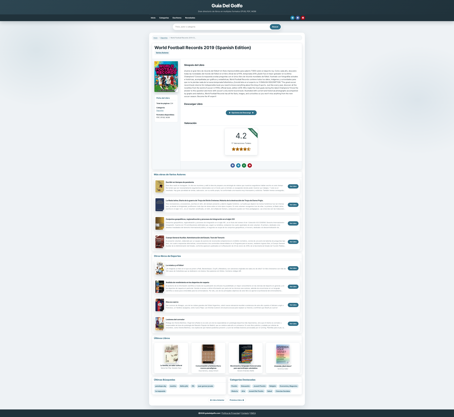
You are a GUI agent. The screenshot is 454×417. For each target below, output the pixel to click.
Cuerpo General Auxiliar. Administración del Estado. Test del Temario (195, 238)
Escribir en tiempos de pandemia (180, 182)
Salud (269, 391)
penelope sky (160, 386)
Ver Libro (293, 186)
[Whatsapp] (244, 165)
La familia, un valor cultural (171, 365)
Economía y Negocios (288, 386)
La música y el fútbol (174, 265)
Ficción (234, 386)
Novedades (190, 18)
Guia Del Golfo (227, 5)
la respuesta (160, 391)
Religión (272, 386)
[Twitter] (292, 18)
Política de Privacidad (231, 413)
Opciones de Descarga (241, 113)
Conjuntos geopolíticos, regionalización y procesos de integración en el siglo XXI (200, 219)
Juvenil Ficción (259, 386)
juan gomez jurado (205, 386)
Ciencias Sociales (283, 391)
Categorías (164, 18)
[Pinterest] (303, 18)
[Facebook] (298, 18)
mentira (173, 386)
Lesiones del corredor (175, 319)
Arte (243, 391)
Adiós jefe (184, 386)
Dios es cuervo (172, 302)
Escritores (177, 18)
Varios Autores (162, 52)
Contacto (245, 413)
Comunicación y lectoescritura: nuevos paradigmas (208, 367)
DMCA (253, 413)
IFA (193, 386)
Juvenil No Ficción (256, 391)
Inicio (153, 18)
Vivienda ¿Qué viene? (283, 366)
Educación (245, 386)
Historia (234, 391)
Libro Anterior (218, 400)
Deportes (164, 38)
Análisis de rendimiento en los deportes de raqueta (187, 282)
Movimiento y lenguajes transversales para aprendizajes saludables (245, 367)
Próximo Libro (236, 400)
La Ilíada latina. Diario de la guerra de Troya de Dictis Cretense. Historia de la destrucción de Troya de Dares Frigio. (214, 200)
